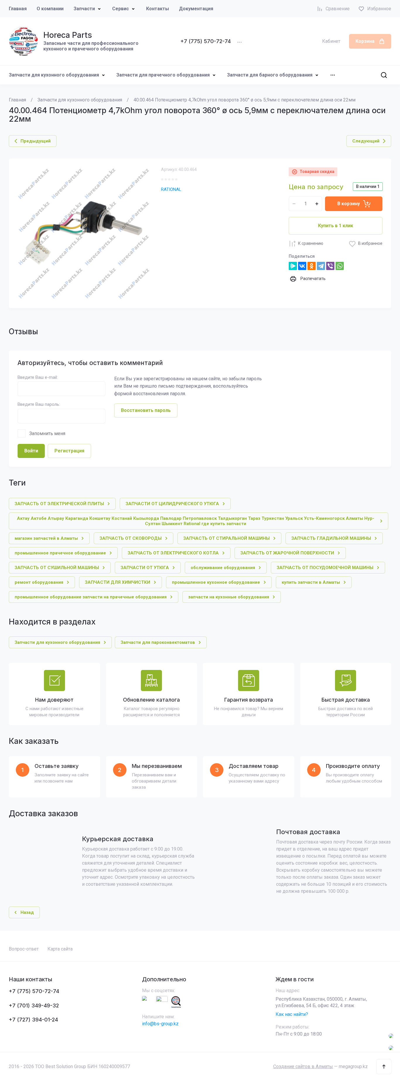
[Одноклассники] (311, 266)
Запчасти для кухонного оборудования (54, 75)
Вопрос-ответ (24, 949)
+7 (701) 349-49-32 (34, 1005)
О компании (50, 8)
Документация (196, 8)
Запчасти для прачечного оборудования (163, 75)
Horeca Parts (67, 35)
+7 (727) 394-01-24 (33, 1019)
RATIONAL (171, 189)
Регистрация (69, 451)
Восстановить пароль (146, 410)
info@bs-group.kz (160, 1023)
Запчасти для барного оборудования (269, 75)
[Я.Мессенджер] (293, 266)
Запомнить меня (47, 433)
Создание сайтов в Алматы (303, 1066)
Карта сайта (60, 949)
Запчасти (84, 8)
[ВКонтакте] (302, 266)
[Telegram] (321, 266)
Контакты (157, 8)
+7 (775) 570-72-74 (205, 41)
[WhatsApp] (340, 266)
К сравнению (310, 243)
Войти (31, 451)
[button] (384, 1066)
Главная (18, 8)
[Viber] (330, 266)
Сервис (120, 8)
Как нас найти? (292, 1014)
